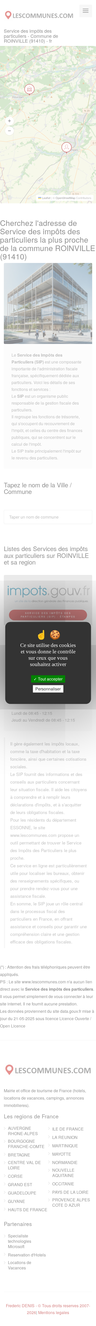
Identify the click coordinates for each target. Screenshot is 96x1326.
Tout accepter (49, 679)
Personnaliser (48, 689)
